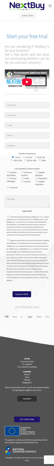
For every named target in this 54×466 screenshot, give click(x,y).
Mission (27, 374)
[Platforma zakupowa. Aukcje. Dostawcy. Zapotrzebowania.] (27, 5)
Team (27, 377)
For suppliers (27, 364)
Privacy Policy (34, 458)
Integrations (27, 382)
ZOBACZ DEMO (27, 15)
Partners (27, 380)
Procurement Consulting (27, 367)
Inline (27, 460)
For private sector (27, 361)
